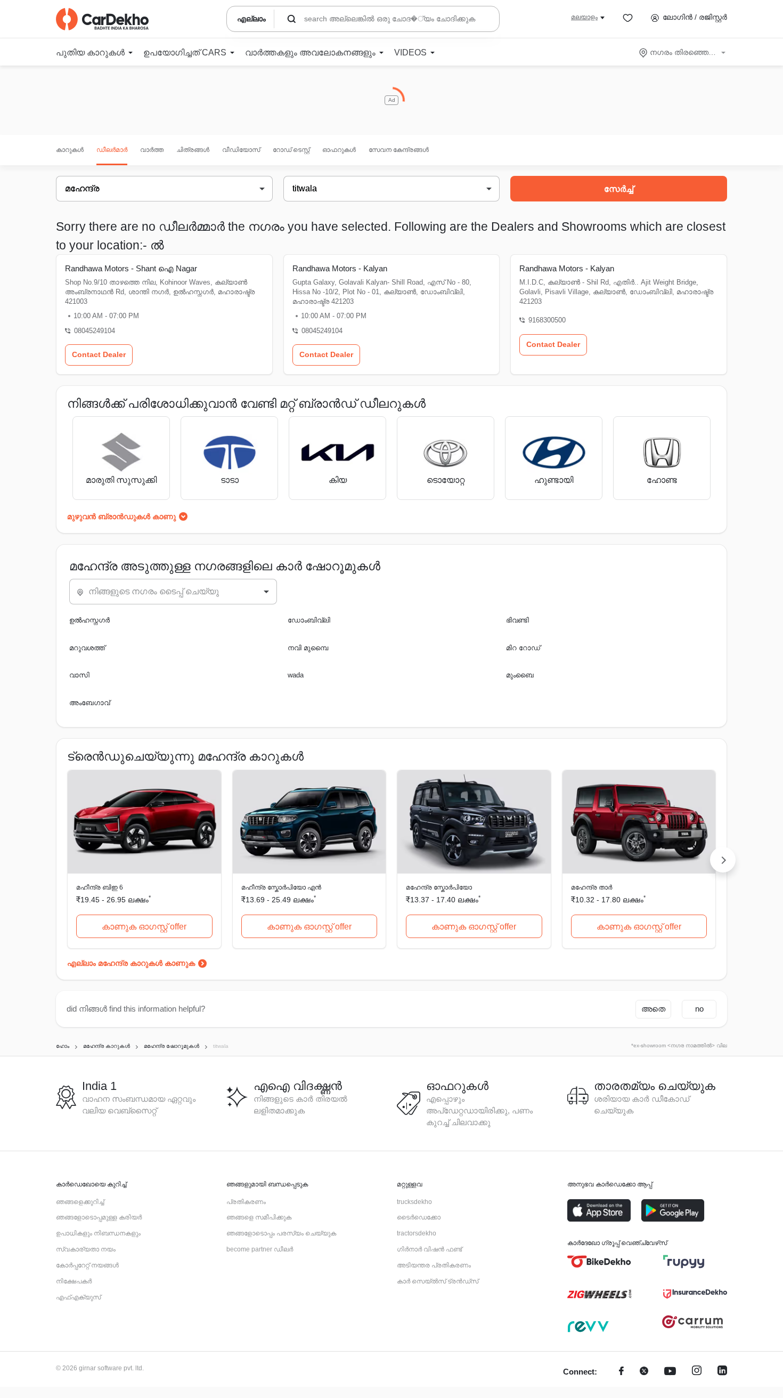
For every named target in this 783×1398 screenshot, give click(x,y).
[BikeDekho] (599, 1261)
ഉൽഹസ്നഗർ (89, 620)
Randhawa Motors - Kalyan (339, 268)
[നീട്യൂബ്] (670, 1372)
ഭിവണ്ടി (517, 620)
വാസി (79, 675)
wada (296, 675)
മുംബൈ (520, 675)
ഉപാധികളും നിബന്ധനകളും (98, 1233)
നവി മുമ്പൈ (308, 648)
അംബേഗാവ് (89, 703)
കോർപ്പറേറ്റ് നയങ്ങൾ (87, 1265)
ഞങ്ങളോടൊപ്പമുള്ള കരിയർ (99, 1217)
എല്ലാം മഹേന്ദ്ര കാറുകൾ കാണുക (131, 963)
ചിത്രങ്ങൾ (192, 149)
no (699, 1008)
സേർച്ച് (618, 188)
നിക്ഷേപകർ (74, 1281)
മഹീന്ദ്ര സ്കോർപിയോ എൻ (281, 887)
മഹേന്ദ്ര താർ (591, 887)
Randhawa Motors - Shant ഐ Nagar (131, 268)
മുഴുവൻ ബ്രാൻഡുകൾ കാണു (121, 516)
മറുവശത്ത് (87, 648)
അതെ (653, 1008)
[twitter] (644, 1372)
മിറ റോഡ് (523, 648)
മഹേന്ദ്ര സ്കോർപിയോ (439, 887)
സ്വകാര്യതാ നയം (86, 1249)
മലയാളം (584, 17)
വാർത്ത (152, 149)
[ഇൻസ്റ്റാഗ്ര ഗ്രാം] (697, 1372)
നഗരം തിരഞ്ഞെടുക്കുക (683, 52)
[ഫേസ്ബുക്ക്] (621, 1372)
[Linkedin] (722, 1372)
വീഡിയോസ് (241, 149)
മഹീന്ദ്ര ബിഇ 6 (99, 887)
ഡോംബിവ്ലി (309, 620)
